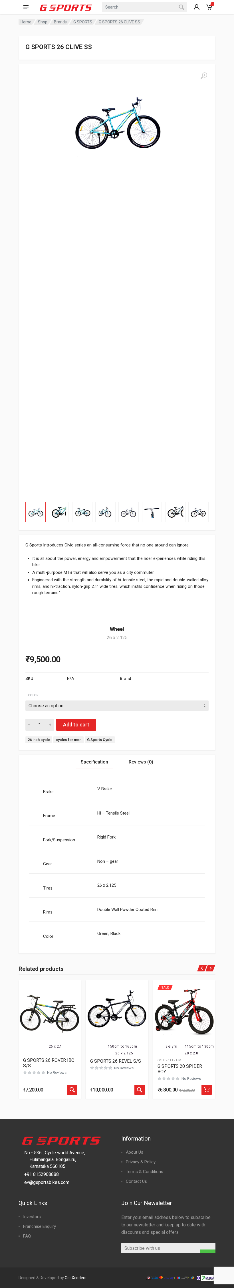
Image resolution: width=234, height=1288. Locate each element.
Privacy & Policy (141, 1162)
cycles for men (68, 740)
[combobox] (144, 7)
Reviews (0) (141, 762)
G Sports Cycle (99, 740)
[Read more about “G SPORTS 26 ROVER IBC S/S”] (72, 1090)
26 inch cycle (39, 740)
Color (33, 695)
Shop (42, 22)
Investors (32, 1216)
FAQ (27, 1236)
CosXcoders (75, 1277)
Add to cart (76, 725)
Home (26, 22)
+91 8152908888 (41, 1174)
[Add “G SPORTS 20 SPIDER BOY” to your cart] (206, 1090)
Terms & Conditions (144, 1171)
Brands (60, 22)
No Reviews (56, 1072)
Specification (94, 762)
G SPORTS (82, 22)
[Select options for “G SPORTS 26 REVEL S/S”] (139, 1090)
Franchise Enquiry (39, 1226)
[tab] (94, 762)
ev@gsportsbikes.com (46, 1182)
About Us (134, 1152)
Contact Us (136, 1181)
